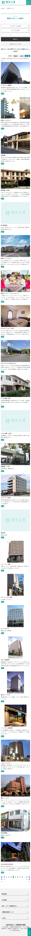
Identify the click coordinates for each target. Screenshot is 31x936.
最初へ (1, 879)
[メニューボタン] (28, 2)
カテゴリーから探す (15, 26)
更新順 (15, 56)
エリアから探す (15, 30)
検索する (15, 39)
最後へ (29, 879)
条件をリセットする (15, 44)
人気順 (21, 56)
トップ (3, 8)
